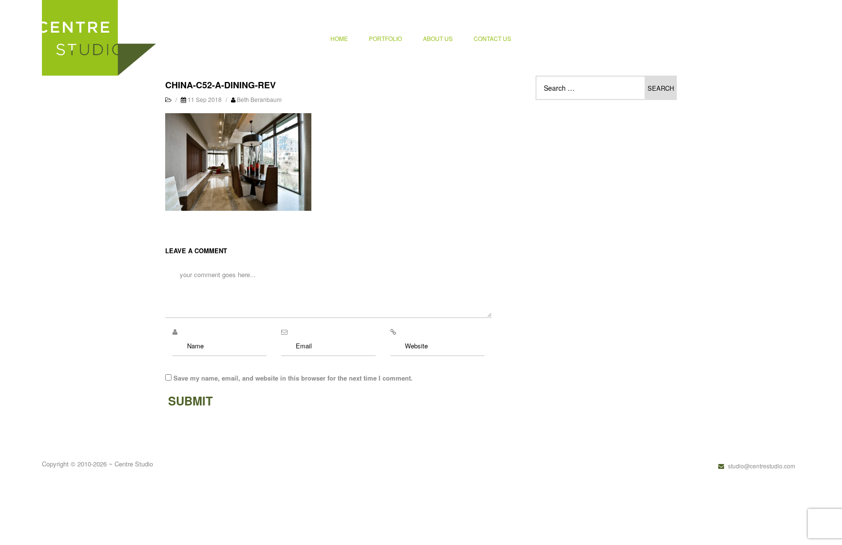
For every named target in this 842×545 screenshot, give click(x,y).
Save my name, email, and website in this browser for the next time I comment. (293, 378)
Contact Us (492, 38)
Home (339, 38)
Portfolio (385, 38)
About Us (438, 38)
